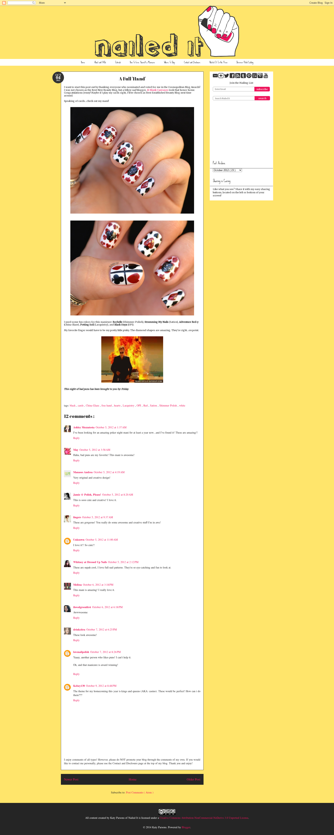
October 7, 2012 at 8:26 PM (105, 652)
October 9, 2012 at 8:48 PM (101, 686)
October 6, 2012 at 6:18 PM (107, 607)
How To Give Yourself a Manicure (142, 62)
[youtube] (265, 77)
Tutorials (118, 62)
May (75, 450)
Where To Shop (169, 62)
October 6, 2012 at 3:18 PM (98, 584)
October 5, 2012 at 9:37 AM (97, 517)
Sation (154, 405)
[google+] (255, 77)
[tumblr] (243, 77)
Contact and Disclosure (192, 62)
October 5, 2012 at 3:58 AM (94, 450)
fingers (77, 517)
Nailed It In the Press (218, 62)
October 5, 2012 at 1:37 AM (111, 427)
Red (145, 405)
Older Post (193, 779)
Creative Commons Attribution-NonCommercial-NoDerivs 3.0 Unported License (204, 818)
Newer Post (71, 779)
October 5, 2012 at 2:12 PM (123, 562)
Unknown (78, 540)
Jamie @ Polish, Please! (87, 494)
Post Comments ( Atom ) (139, 792)
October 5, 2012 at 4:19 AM (109, 472)
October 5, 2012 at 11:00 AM (102, 539)
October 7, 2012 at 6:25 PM (101, 629)
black (73, 405)
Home (83, 62)
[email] (215, 77)
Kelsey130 (79, 686)
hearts (117, 405)
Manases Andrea (83, 472)
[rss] (238, 77)
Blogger (186, 827)
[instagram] (260, 77)
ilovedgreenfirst (82, 607)
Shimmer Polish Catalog (244, 62)
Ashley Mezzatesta (84, 427)
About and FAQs (100, 62)
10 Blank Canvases (157, 90)
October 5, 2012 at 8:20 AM (117, 494)
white (182, 405)
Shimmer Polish (168, 405)
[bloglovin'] (221, 77)
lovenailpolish (81, 652)
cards (81, 405)
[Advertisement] (242, 129)
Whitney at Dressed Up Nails (90, 562)
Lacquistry (129, 405)
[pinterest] (249, 77)
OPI (139, 405)
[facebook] (232, 77)
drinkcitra (79, 629)
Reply (76, 438)
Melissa (77, 585)
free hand (106, 405)
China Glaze (93, 405)
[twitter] (227, 77)
